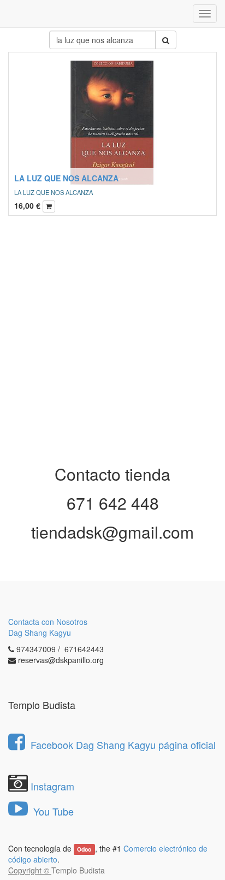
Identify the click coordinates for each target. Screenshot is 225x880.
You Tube (52, 811)
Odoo (84, 849)
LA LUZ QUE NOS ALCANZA (66, 178)
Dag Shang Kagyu (39, 632)
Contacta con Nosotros (47, 621)
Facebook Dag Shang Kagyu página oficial (123, 744)
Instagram (52, 786)
